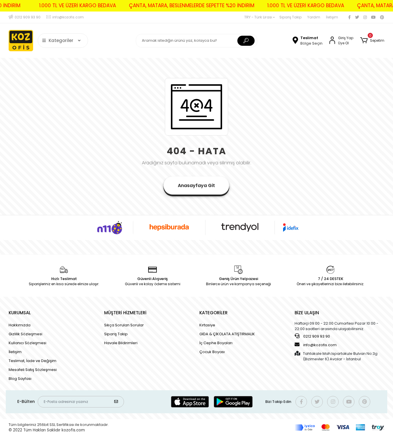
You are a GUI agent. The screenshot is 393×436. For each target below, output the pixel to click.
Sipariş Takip (290, 17)
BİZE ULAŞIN (307, 313)
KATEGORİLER (213, 313)
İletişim (332, 17)
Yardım (313, 17)
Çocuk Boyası (212, 352)
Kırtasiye (207, 325)
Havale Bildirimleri (121, 343)
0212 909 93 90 (316, 336)
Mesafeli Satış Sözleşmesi (33, 369)
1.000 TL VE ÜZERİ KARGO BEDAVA (77, 5)
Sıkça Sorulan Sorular (124, 325)
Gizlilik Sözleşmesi (25, 334)
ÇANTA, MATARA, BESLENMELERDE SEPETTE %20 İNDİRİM (191, 5)
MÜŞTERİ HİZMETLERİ (125, 313)
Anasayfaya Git (196, 185)
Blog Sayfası (20, 378)
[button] (372, 40)
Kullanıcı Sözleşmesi (27, 343)
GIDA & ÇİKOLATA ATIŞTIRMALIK (227, 334)
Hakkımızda (19, 325)
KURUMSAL (20, 313)
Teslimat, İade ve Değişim (32, 360)
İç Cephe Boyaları (215, 343)
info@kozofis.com (320, 345)
